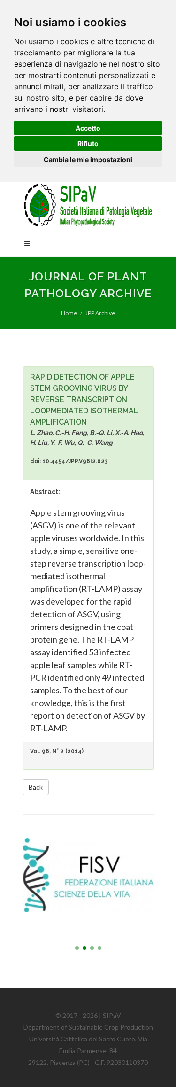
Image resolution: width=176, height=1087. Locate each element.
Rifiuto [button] (88, 144)
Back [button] (36, 787)
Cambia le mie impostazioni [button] (88, 159)
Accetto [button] (88, 128)
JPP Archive (100, 313)
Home (69, 313)
